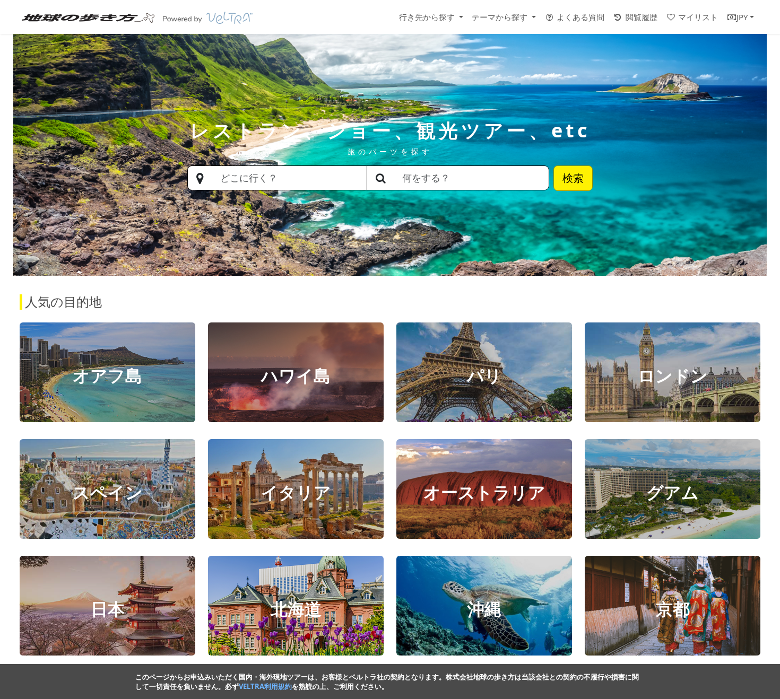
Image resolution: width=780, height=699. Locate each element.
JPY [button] (742, 17)
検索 (573, 178)
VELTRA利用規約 (265, 686)
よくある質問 (579, 17)
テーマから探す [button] (501, 17)
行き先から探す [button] (428, 17)
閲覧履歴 (640, 17)
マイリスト (697, 17)
